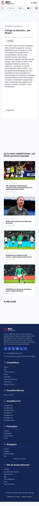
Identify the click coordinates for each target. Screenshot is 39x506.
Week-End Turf (8, 474)
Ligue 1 (6, 367)
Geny (5, 481)
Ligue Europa (8, 382)
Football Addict (8, 436)
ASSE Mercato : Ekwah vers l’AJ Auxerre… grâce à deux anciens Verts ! (19, 256)
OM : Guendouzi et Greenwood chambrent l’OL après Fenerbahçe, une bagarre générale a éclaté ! (19, 187)
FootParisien (7, 433)
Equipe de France (9, 384)
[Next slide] (36, 8)
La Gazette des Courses (11, 472)
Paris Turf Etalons (9, 484)
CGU (5, 456)
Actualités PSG (8, 405)
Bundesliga (7, 377)
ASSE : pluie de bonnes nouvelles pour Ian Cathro (19, 222)
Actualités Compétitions (13, 26)
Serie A (6, 374)
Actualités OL (8, 413)
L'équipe (6, 451)
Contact (6, 449)
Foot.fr (6, 438)
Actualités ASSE (9, 410)
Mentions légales (9, 454)
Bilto (5, 476)
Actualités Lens (8, 415)
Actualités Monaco (9, 420)
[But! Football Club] (7, 3)
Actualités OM (8, 408)
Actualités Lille (8, 418)
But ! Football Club (14, 37)
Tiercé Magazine (9, 479)
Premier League (9, 372)
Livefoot (6, 431)
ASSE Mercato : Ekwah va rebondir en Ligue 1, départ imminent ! (19, 290)
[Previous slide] (2, 8)
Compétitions (10, 110)
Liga (5, 369)
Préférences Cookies (19, 458)
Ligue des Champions (10, 379)
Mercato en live (8, 395)
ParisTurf (6, 469)
